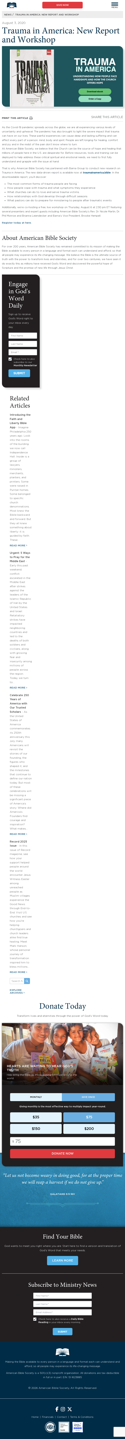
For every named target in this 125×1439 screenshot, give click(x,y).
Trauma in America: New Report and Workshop (47, 15)
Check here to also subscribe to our (25, 362)
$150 (36, 1129)
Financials (48, 1417)
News (8, 15)
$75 (89, 1117)
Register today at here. (17, 223)
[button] (114, 4)
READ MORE (17, 546)
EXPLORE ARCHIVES (16, 991)
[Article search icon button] (27, 981)
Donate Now (63, 1153)
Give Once (88, 1097)
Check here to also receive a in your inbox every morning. (60, 1320)
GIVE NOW (62, 5)
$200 (89, 1129)
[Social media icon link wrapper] (56, 1409)
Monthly (36, 1097)
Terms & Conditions (81, 1417)
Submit (19, 373)
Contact (62, 1417)
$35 (36, 1117)
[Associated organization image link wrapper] (50, 1427)
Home (35, 1417)
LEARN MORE (62, 1260)
